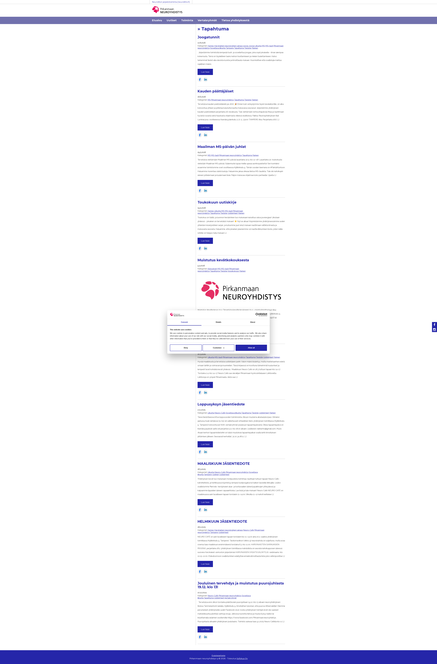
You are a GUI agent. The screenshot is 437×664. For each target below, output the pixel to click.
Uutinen (215, 474)
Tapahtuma (239, 48)
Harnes (211, 46)
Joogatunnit (209, 37)
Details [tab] (218, 322)
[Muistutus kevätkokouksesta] (241, 306)
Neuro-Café (220, 413)
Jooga (251, 46)
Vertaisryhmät (207, 20)
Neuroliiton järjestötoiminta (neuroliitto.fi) (171, 2)
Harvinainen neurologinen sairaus (228, 46)
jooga (245, 46)
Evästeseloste (218, 655)
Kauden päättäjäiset (216, 91)
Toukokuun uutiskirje (217, 202)
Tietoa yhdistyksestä (235, 20)
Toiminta (187, 20)
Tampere (230, 48)
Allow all (251, 348)
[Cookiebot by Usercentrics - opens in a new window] (257, 314)
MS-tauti (269, 46)
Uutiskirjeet (233, 213)
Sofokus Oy (242, 658)
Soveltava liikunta (217, 48)
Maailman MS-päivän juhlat (222, 147)
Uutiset (172, 20)
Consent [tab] (184, 322)
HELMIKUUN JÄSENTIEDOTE (222, 521)
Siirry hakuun (430, 3)
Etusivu (157, 20)
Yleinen (255, 48)
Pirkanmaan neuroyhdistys (222, 100)
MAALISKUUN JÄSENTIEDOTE (224, 464)
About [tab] (252, 322)
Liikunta (258, 46)
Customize (217, 348)
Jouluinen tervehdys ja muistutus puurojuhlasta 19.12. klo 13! (241, 585)
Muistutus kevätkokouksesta (223, 260)
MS (263, 46)
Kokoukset (212, 269)
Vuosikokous (233, 271)
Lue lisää (205, 72)
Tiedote (247, 48)
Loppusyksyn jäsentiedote (221, 404)
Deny (186, 348)
